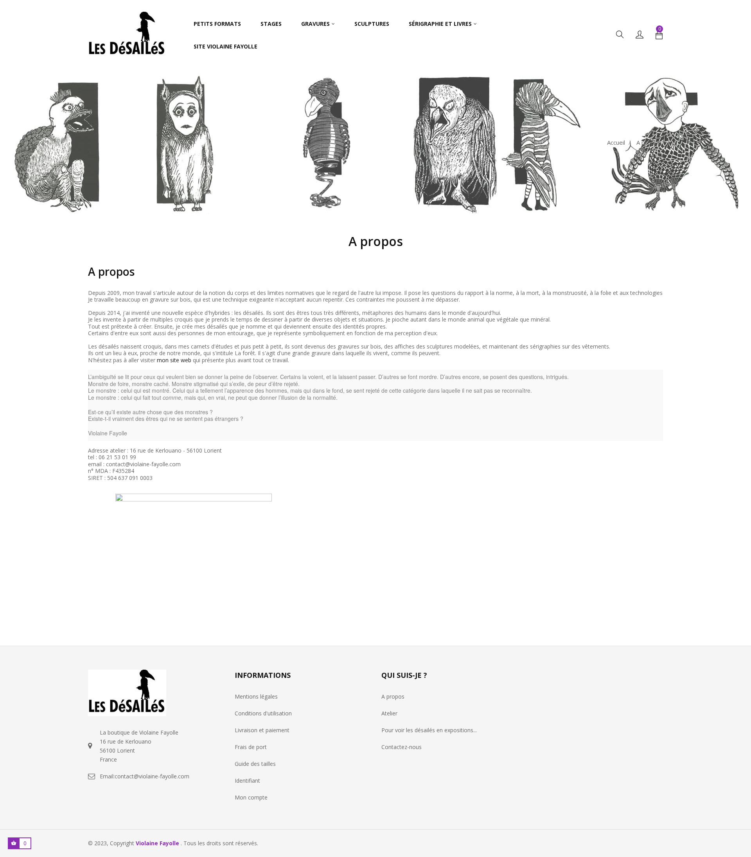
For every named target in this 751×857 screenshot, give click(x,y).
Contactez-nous (401, 747)
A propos (392, 696)
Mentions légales (256, 696)
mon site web (174, 360)
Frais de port (251, 747)
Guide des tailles (255, 763)
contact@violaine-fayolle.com (152, 776)
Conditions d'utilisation (263, 713)
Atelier (389, 713)
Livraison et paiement (262, 730)
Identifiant (247, 780)
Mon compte (251, 797)
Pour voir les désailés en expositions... (429, 730)
